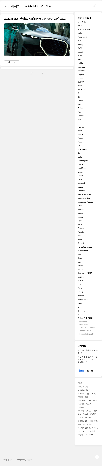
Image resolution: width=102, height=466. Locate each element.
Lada (80, 157)
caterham (81, 67)
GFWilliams (83, 325)
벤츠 (79, 431)
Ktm (79, 153)
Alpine (80, 33)
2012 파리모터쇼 (84, 411)
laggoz (29, 460)
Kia (79, 146)
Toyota (80, 292)
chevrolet (81, 71)
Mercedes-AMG (84, 194)
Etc (79, 307)
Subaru (80, 277)
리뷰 (79, 414)
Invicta (80, 134)
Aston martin (83, 37)
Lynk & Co (82, 22)
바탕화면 (93, 414)
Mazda (80, 187)
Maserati (81, 183)
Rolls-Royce (83, 251)
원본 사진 (81, 424)
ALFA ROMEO (84, 29)
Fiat (79, 104)
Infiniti (80, 131)
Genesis (81, 116)
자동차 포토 (90, 394)
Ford (79, 112)
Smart (80, 269)
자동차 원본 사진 (84, 400)
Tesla (80, 288)
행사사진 (81, 311)
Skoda (80, 266)
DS (79, 97)
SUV (86, 435)
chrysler (81, 74)
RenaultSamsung (85, 247)
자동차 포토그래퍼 (85, 318)
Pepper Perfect (85, 331)
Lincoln (80, 176)
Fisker (80, 108)
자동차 (95, 411)
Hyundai (81, 127)
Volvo (80, 303)
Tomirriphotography (86, 334)
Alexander (83, 322)
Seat (79, 262)
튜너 (79, 387)
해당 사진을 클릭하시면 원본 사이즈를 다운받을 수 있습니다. (87, 359)
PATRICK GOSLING (87, 328)
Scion (80, 258)
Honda (80, 123)
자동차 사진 (82, 421)
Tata (79, 284)
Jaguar (80, 138)
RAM (80, 239)
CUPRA (81, 82)
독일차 (88, 404)
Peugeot (81, 228)
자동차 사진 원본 (84, 418)
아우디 (85, 387)
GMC (80, 119)
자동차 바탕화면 (84, 428)
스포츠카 (81, 394)
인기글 (90, 370)
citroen (80, 78)
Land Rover (82, 168)
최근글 (81, 370)
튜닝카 (80, 435)
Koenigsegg (82, 149)
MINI (80, 206)
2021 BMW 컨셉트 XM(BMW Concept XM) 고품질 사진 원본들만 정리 (35, 18)
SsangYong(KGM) (85, 273)
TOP (97, 457)
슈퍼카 (85, 414)
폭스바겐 (81, 404)
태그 (48, 6)
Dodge (80, 93)
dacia (80, 86)
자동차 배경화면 (84, 390)
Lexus (80, 172)
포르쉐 (95, 400)
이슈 (84, 431)
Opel (79, 221)
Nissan (80, 217)
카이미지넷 (12, 6)
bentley (80, 44)
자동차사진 (92, 431)
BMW (80, 48)
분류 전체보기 (84, 18)
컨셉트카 (81, 407)
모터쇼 (80, 314)
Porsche (81, 236)
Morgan (81, 213)
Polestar (81, 232)
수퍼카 (94, 428)
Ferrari (80, 101)
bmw (91, 435)
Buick (80, 56)
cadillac (81, 63)
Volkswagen (82, 299)
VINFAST (81, 296)
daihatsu (81, 89)
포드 (86, 397)
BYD (79, 59)
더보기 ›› (11, 62)
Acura (80, 26)
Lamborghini (83, 161)
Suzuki (80, 281)
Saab (80, 254)
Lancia (80, 164)
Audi (79, 41)
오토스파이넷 (31, 6)
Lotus (80, 179)
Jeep (80, 142)
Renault (81, 243)
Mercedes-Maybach (86, 202)
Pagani (80, 224)
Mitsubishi (82, 209)
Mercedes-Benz (84, 198)
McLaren (81, 191)
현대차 (80, 397)
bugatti (80, 52)
